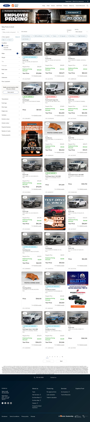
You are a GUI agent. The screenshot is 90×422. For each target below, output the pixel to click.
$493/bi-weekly (83, 115)
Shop (43, 5)
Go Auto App (35, 400)
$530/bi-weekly (60, 115)
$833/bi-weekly (83, 189)
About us (71, 5)
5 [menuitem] (57, 356)
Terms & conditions (14, 416)
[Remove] (5, 39)
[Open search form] (87, 5)
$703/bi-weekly (37, 305)
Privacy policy (25, 416)
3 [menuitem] (52, 356)
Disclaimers (4, 416)
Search (3, 29)
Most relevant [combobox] (79, 31)
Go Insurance (64, 392)
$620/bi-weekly (37, 189)
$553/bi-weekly (60, 76)
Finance (65, 5)
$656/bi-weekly (83, 345)
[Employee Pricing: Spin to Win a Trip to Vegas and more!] (32, 139)
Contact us (4, 388)
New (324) (6, 45)
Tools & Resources (80, 5)
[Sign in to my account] (87, 1)
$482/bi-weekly (83, 226)
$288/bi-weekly (60, 345)
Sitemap (33, 416)
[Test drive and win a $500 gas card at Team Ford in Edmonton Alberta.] (54, 212)
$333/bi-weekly (60, 305)
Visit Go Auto (35, 394)
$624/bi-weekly (37, 226)
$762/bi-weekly (37, 345)
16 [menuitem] (62, 356)
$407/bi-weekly (60, 265)
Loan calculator (51, 394)
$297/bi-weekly (37, 265)
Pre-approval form (51, 392)
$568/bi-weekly (37, 115)
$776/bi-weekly (60, 189)
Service (53, 5)
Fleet (48, 5)
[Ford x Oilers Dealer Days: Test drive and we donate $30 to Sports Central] (77, 290)
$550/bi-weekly (83, 265)
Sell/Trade (59, 5)
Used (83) (6, 47)
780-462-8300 (5, 392)
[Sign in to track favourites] (40, 44)
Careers (34, 403)
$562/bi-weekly (37, 76)
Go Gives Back (36, 397)
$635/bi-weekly (60, 152)
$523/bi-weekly (83, 76)
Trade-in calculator (52, 397)
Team (33, 392)
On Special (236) (7, 49)
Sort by (76, 29)
